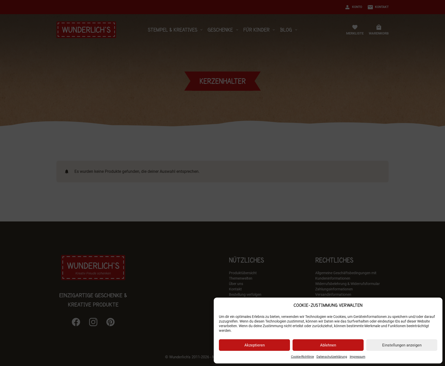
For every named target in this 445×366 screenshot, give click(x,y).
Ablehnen (328, 345)
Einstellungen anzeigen (402, 345)
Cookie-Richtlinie (302, 357)
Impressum (357, 357)
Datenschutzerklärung (331, 357)
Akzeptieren (254, 345)
